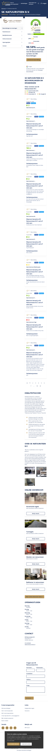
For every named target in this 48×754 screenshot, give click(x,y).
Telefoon (28, 679)
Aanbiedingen (24, 3)
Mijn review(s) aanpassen (7, 718)
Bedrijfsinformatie (7, 35)
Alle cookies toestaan (13, 744)
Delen (28, 103)
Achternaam (39, 667)
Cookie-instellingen (26, 744)
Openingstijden (6, 42)
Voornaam (29, 667)
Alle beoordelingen (6, 708)
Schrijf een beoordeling (33, 59)
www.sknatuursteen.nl (30, 644)
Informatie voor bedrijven (32, 3)
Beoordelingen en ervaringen (10, 28)
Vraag (28, 685)
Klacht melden (5, 720)
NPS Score (27, 727)
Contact (4, 46)
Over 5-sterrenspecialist (14, 3)
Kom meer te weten (10, 740)
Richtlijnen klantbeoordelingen (24, 750)
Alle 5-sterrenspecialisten (7, 713)
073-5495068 (28, 643)
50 (37, 386)
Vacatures (27, 710)
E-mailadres (29, 673)
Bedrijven (4, 8)
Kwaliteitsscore (6, 31)
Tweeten (34, 103)
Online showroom (7, 39)
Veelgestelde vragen (29, 708)
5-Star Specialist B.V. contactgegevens (10, 715)
